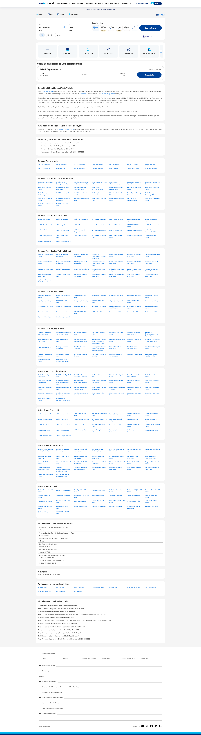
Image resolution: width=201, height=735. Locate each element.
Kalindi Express (47, 69)
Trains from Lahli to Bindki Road (49, 574)
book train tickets (48, 91)
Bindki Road (43, 76)
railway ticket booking (66, 129)
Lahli (123, 76)
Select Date (149, 75)
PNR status (84, 94)
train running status (108, 94)
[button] (134, 28)
